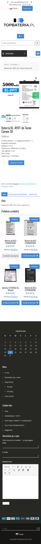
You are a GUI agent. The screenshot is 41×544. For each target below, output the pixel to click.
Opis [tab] (4, 194)
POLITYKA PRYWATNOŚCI (14, 425)
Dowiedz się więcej (10, 256)
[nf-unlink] (23, 470)
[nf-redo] (9, 473)
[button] (38, 53)
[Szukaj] (37, 43)
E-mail (6, 452)
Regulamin (9, 430)
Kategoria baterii (7, 186)
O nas (7, 373)
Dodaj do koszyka (16, 163)
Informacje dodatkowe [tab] (17, 194)
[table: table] (28, 470)
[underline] (26, 466)
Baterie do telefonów (28, 184)
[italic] (22, 466)
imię (4, 443)
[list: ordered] (5, 470)
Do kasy (10, 391)
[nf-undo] (5, 473)
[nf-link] (19, 470)
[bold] (18, 466)
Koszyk (9, 387)
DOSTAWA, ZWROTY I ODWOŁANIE (18, 421)
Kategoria (9, 53)
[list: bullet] (9, 470)
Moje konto (27, 8)
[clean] (30, 466)
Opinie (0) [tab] (33, 194)
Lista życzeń (9, 396)
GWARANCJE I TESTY (12, 416)
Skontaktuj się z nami (12, 377)
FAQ (6, 411)
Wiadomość (8, 462)
